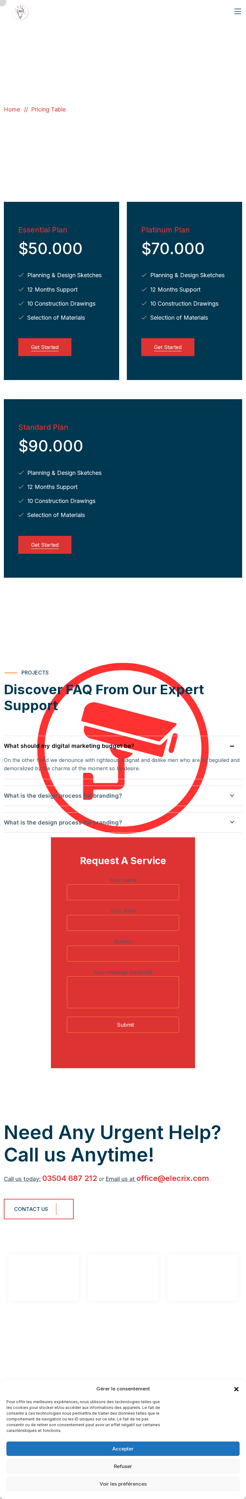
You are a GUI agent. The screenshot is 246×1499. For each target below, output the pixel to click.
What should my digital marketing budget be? (69, 745)
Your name (123, 880)
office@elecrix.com (172, 1178)
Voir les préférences (123, 1484)
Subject (123, 941)
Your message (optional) (123, 972)
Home (13, 109)
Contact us (31, 1209)
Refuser (123, 1466)
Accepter (123, 1449)
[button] (236, 1389)
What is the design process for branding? (63, 795)
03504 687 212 (69, 1178)
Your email (123, 911)
